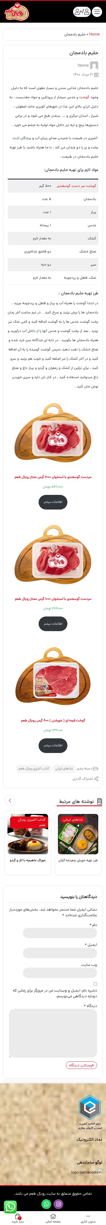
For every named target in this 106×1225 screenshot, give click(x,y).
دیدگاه (90, 1006)
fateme (83, 66)
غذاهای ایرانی (64, 768)
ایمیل (91, 944)
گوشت (84, 97)
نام (93, 925)
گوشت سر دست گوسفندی (76, 185)
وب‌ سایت (89, 964)
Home (94, 34)
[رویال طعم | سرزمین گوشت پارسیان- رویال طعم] (17, 11)
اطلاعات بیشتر (53, 502)
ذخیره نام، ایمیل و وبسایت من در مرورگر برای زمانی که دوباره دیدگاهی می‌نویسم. (55, 993)
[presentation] (9, 800)
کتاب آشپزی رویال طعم (34, 768)
